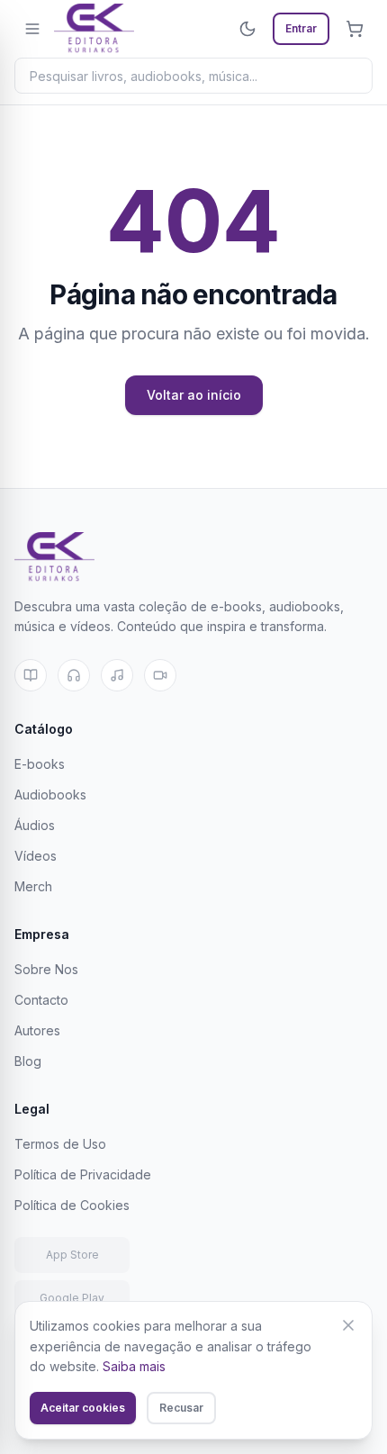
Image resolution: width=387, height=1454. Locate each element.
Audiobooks (50, 794)
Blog (27, 1061)
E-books (39, 764)
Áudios (34, 825)
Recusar (181, 1407)
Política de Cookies (72, 1205)
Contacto (41, 999)
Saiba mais (134, 1366)
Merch (33, 886)
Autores (37, 1030)
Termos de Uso (60, 1143)
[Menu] (32, 29)
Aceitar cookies (82, 1407)
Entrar (301, 28)
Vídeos (35, 855)
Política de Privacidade (82, 1174)
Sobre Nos (46, 969)
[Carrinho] (355, 29)
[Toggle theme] (248, 29)
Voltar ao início (194, 394)
